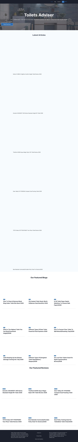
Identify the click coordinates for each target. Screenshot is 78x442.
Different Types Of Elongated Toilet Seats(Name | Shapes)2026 (38, 359)
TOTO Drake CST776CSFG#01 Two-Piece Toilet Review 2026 (27, 230)
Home (52, 1)
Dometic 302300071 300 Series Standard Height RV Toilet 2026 (28, 113)
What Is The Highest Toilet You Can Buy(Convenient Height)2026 (12, 331)
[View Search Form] (63, 2)
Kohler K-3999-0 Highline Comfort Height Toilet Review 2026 (27, 74)
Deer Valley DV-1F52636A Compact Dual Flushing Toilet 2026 (27, 191)
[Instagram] (66, 1)
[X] (65, 1)
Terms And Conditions (39, 439)
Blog (55, 1)
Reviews (59, 1)
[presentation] (13, 290)
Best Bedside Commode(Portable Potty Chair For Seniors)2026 (28, 269)
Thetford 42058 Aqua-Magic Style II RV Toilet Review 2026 (27, 152)
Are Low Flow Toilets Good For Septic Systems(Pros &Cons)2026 (63, 359)
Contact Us (39, 432)
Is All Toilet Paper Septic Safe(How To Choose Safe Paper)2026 (62, 303)
